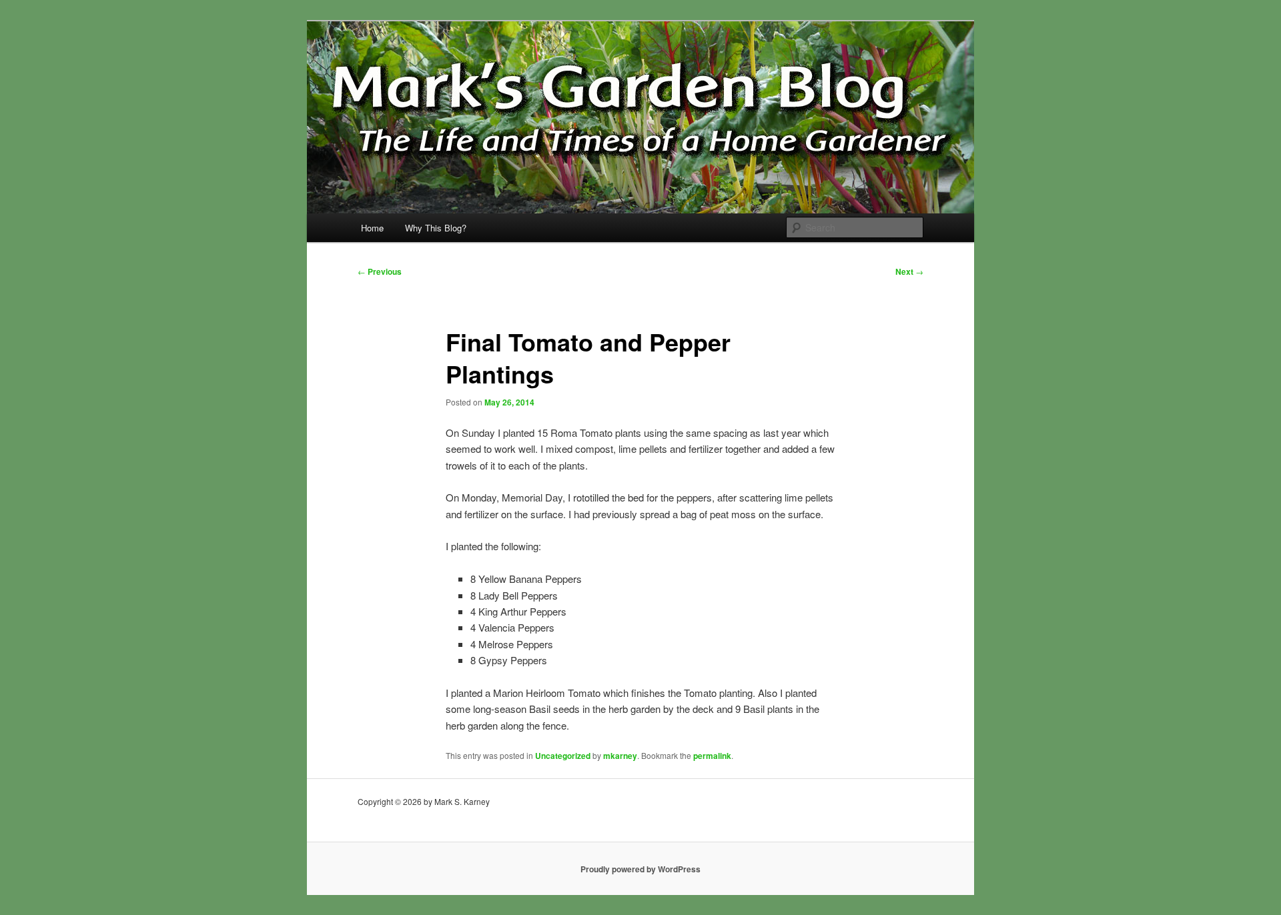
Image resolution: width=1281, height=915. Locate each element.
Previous (380, 271)
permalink (712, 756)
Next (909, 271)
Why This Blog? (435, 227)
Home (372, 227)
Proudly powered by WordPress (640, 869)
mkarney (620, 756)
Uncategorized (562, 756)
